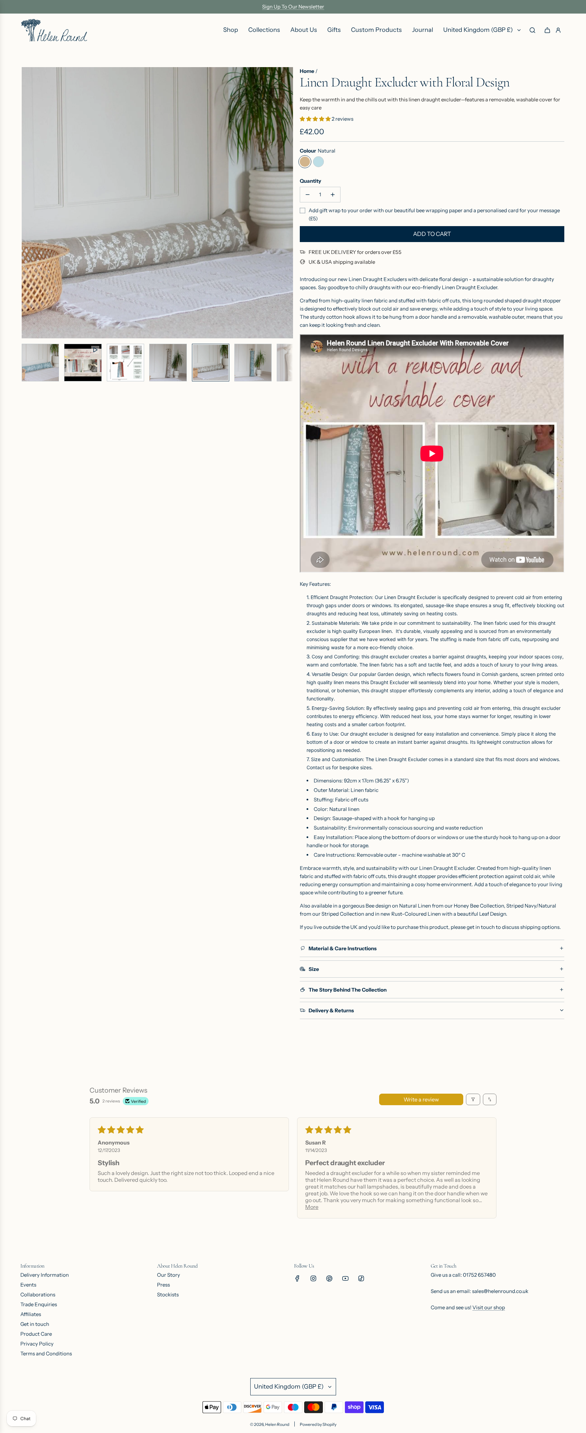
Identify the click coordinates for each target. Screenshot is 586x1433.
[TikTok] (361, 1278)
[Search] (532, 30)
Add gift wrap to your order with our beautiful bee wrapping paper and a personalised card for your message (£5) (434, 214)
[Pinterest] (329, 1278)
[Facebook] (297, 1278)
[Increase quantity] (332, 194)
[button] (27, 202)
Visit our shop (488, 1307)
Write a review (421, 1099)
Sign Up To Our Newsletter (293, 6)
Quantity (310, 181)
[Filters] (473, 1099)
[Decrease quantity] (307, 194)
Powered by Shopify (318, 1424)
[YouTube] (345, 1278)
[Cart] (547, 30)
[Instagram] (313, 1278)
